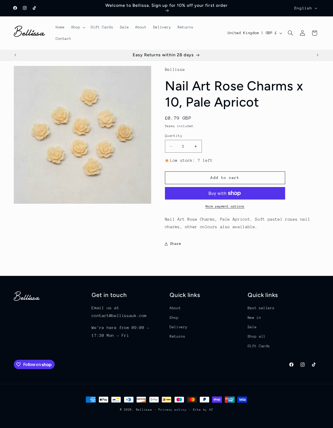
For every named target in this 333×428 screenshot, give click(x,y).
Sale (252, 327)
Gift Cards (259, 346)
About (175, 308)
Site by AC (203, 409)
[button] (77, 27)
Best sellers (261, 308)
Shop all (257, 336)
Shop (174, 317)
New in (254, 317)
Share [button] (175, 243)
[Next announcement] (317, 55)
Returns (177, 336)
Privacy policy (172, 409)
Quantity (173, 136)
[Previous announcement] (15, 55)
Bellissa (144, 409)
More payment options (225, 206)
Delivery (179, 327)
